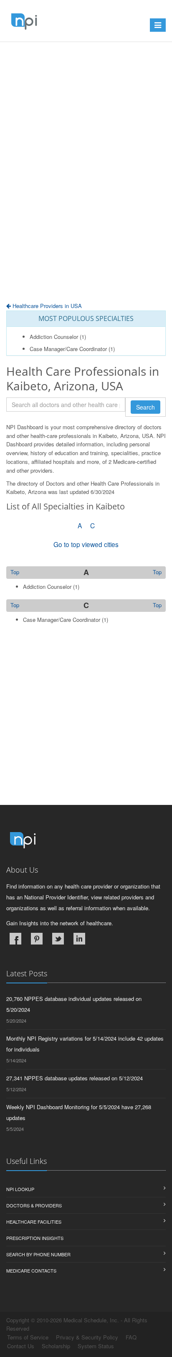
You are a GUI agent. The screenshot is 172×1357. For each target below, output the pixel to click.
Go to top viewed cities (86, 544)
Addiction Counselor (54, 337)
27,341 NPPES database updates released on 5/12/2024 (74, 1078)
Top (157, 572)
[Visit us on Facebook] (15, 939)
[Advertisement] (86, 193)
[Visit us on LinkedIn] (79, 939)
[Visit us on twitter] (58, 939)
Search (145, 407)
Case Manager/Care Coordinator (68, 349)
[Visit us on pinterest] (37, 939)
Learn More (37, 62)
